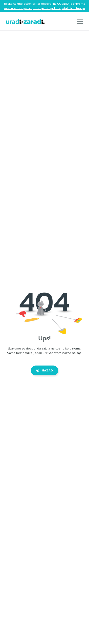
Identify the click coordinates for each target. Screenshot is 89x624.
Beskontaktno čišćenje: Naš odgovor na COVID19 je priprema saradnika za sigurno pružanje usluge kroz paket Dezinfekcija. (44, 6)
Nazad (47, 370)
